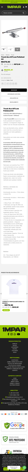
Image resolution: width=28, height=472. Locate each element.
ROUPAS (15, 348)
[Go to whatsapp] (24, 467)
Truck (12, 55)
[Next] (24, 32)
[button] (2, 7)
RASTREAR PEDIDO (15, 385)
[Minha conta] (23, 7)
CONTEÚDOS (14, 360)
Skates (7, 55)
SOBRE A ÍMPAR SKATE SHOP (14, 361)
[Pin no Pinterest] (13, 83)
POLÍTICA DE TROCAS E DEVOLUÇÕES (15, 367)
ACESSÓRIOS (14, 347)
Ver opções (6, 310)
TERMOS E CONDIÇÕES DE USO (14, 368)
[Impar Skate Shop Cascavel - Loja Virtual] (14, 6)
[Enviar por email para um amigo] (10, 83)
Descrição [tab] (14, 90)
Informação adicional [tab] (14, 94)
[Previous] (3, 32)
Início (2, 55)
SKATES (15, 345)
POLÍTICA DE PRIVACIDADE (15, 363)
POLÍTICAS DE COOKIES (15, 365)
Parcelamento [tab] (14, 102)
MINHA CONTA (15, 381)
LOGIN (14, 378)
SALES (14, 352)
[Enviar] (23, 12)
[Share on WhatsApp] (2, 83)
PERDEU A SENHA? (15, 383)
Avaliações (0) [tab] (14, 98)
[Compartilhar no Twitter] (8, 83)
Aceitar (6, 468)
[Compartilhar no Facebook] (5, 83)
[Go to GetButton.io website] (24, 470)
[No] (26, 463)
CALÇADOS (15, 350)
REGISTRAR (15, 380)
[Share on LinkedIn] (16, 83)
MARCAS (14, 343)
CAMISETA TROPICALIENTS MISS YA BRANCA (13, 302)
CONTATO (14, 370)
